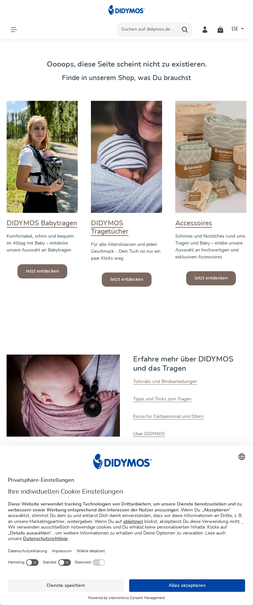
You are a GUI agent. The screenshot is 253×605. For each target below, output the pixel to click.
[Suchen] (185, 29)
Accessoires (193, 223)
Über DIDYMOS (149, 434)
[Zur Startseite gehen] (126, 10)
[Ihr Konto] (205, 29)
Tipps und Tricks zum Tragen (162, 399)
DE (236, 29)
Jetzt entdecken (42, 271)
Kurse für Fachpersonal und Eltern (168, 416)
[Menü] (14, 29)
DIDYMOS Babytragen (42, 223)
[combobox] (147, 29)
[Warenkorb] (220, 29)
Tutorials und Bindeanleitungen (165, 381)
